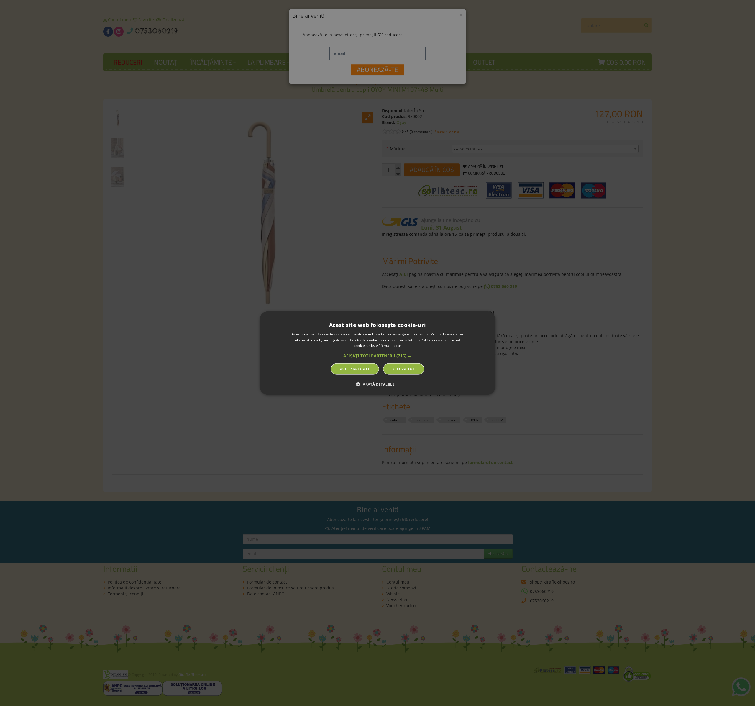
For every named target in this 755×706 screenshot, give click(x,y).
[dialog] (377, 353)
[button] (377, 355)
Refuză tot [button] (403, 368)
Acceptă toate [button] (355, 368)
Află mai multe (388, 345)
